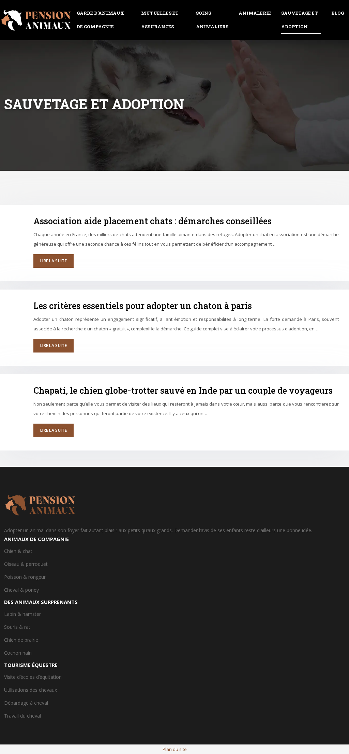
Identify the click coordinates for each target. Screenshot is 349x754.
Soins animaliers (212, 20)
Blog (337, 13)
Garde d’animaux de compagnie (100, 20)
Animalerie (255, 13)
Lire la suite (53, 261)
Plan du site (175, 749)
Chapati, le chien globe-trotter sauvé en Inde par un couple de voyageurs (183, 390)
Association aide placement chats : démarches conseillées (152, 221)
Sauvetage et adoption (299, 20)
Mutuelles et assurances (160, 20)
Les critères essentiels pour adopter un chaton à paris (142, 305)
